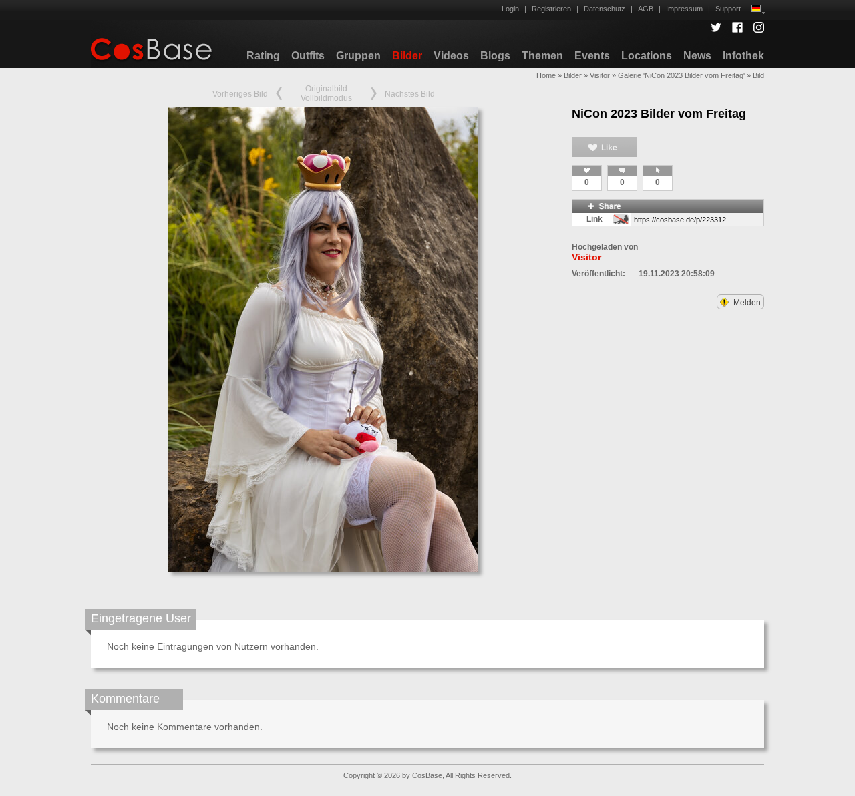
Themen (542, 55)
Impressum (684, 9)
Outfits (308, 55)
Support (728, 9)
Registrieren (551, 9)
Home (546, 75)
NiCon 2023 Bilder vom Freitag (659, 113)
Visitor (600, 75)
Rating (263, 55)
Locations (646, 55)
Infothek (743, 55)
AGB (645, 9)
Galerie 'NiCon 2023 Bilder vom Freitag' (681, 75)
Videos (451, 55)
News (697, 55)
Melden (746, 302)
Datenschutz (604, 9)
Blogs (495, 55)
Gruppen (358, 55)
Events (592, 55)
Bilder (407, 55)
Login (510, 9)
